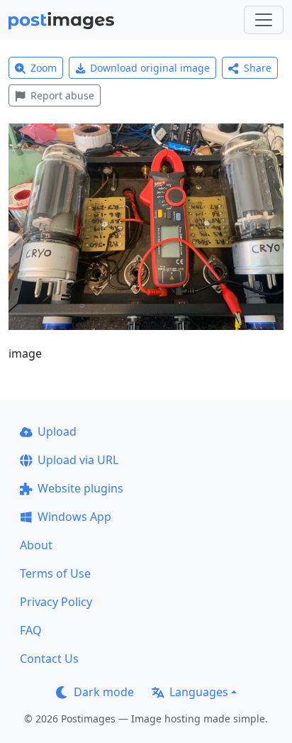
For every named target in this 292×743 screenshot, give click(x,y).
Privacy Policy (56, 602)
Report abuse (62, 95)
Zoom (43, 68)
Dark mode (104, 692)
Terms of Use (55, 573)
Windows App (74, 516)
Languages (198, 692)
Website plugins (80, 488)
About (36, 545)
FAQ (31, 630)
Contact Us (49, 658)
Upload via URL (78, 460)
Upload (57, 431)
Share (257, 68)
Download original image (150, 68)
